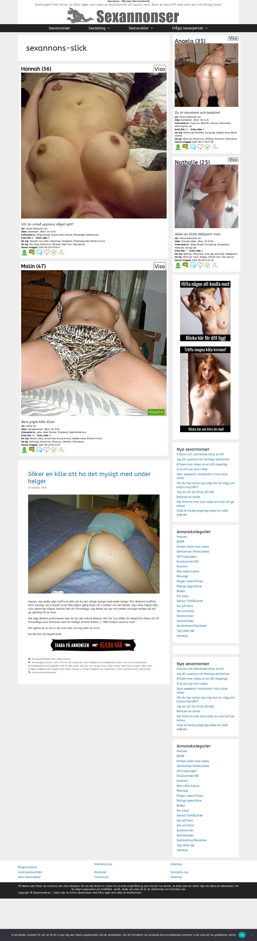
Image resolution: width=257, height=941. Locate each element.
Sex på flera (185, 606)
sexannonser (130, 669)
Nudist (181, 591)
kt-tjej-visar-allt (74, 666)
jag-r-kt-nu (124, 662)
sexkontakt (144, 669)
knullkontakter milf (38, 666)
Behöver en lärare (188, 497)
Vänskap (182, 636)
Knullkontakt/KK (41, 659)
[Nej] (252, 935)
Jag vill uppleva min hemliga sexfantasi (203, 459)
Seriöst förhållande (190, 601)
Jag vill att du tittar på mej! (195, 492)
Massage (182, 576)
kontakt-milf (57, 666)
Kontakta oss (103, 864)
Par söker (183, 596)
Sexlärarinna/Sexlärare (192, 626)
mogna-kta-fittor (60, 669)
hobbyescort (95, 662)
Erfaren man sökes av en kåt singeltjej (202, 464)
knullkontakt (139, 662)
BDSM (180, 541)
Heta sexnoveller (29, 877)
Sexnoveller (139, 28)
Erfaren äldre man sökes (193, 546)
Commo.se (101, 877)
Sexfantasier (185, 621)
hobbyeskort (109, 662)
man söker (106, 666)
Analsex (182, 537)
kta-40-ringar (92, 666)
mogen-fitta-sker (142, 666)
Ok (242, 934)
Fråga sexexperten (187, 28)
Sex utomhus (185, 611)
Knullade (100, 872)
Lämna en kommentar (44, 672)
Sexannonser (59, 28)
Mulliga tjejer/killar (189, 586)
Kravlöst (182, 566)
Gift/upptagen (187, 556)
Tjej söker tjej (185, 631)
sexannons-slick (113, 669)
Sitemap (176, 864)
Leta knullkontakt (30, 872)
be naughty (38, 662)
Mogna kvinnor (27, 867)
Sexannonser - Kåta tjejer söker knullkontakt (128, 1)
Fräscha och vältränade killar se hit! (200, 454)
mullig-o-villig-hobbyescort (87, 669)
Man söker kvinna (60, 659)
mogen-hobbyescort (39, 669)
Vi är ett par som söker (192, 469)
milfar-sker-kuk (122, 666)
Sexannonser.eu (41, 892)
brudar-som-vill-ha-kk (58, 662)
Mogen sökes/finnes (190, 581)
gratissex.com (80, 662)
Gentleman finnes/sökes (193, 551)
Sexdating (97, 28)
